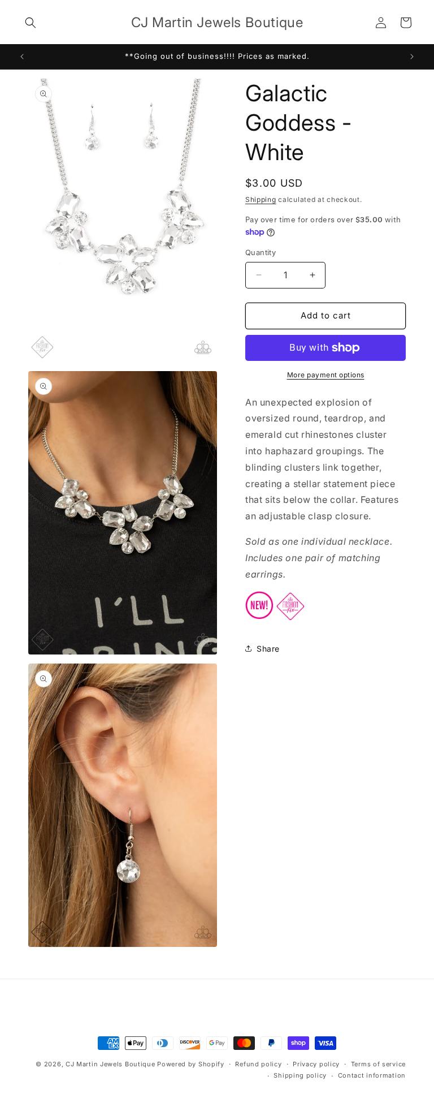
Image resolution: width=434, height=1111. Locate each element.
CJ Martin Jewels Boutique (110, 1064)
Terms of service (378, 1064)
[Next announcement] (412, 56)
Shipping (260, 199)
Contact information (372, 1075)
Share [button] (268, 648)
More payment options (325, 375)
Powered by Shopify (190, 1064)
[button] (30, 22)
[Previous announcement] (22, 56)
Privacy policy (316, 1064)
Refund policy (258, 1064)
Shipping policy (300, 1075)
